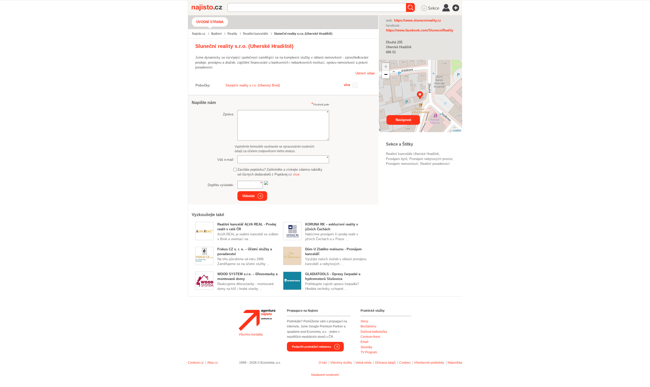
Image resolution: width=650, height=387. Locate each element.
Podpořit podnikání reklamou (311, 346)
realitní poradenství (435, 164)
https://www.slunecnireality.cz (417, 20)
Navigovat (403, 120)
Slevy (364, 321)
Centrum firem (370, 337)
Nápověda (455, 362)
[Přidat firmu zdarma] (457, 8)
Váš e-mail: (225, 160)
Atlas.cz (212, 362)
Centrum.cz (196, 362)
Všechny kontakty (251, 334)
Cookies (405, 362)
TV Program (369, 352)
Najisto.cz (209, 7)
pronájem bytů (396, 159)
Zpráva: (228, 114)
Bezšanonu (368, 326)
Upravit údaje (365, 73)
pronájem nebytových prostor (430, 159)
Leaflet (457, 130)
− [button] (385, 74)
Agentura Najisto (257, 320)
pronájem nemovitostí (402, 164)
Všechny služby (341, 362)
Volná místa (363, 362)
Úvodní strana (209, 22)
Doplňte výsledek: (221, 185)
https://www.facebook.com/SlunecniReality (419, 30)
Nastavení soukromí (325, 375)
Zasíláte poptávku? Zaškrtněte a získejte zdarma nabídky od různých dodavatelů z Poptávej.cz (279, 172)
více (347, 85)
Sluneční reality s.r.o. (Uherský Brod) (252, 85)
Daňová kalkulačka (374, 331)
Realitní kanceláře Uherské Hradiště (412, 154)
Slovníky (366, 347)
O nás (323, 362)
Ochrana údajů (385, 362)
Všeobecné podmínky (429, 362)
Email (364, 342)
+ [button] (385, 66)
